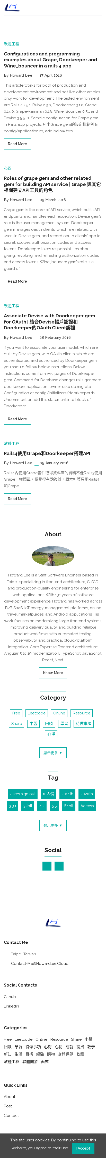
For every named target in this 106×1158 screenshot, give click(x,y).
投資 (80, 1047)
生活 (18, 1054)
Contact (11, 1115)
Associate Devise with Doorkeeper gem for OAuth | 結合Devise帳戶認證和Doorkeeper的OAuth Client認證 (49, 321)
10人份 (48, 794)
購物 (51, 1054)
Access (87, 806)
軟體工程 (11, 44)
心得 (8, 168)
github (10, 996)
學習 (64, 723)
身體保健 (65, 1054)
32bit (27, 806)
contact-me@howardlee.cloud (39, 963)
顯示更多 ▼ (53, 753)
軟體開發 (30, 1061)
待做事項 (83, 723)
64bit (68, 806)
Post (8, 1106)
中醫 (33, 723)
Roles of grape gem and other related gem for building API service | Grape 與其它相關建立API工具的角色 (52, 184)
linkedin (11, 1006)
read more (17, 144)
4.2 (42, 806)
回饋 (49, 723)
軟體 (80, 1054)
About (9, 1096)
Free (16, 713)
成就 (69, 1047)
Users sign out (23, 794)
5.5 (54, 806)
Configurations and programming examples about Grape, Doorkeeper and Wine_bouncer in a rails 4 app (50, 59)
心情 (59, 1047)
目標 (29, 1054)
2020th (87, 794)
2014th (67, 794)
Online (59, 713)
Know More (53, 673)
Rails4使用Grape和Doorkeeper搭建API (47, 453)
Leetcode (37, 713)
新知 (8, 1054)
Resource (81, 713)
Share (16, 723)
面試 (45, 1061)
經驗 (40, 1054)
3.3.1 (12, 806)
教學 (91, 1047)
